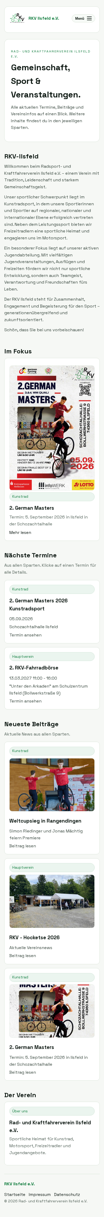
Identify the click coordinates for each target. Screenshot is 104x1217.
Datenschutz (67, 1194)
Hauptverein (23, 656)
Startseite (14, 1194)
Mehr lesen (20, 532)
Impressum (40, 1194)
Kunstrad (20, 496)
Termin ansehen (25, 635)
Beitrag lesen (22, 846)
